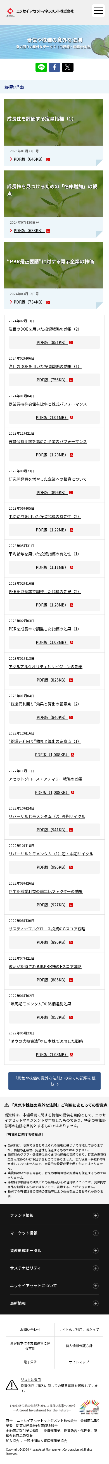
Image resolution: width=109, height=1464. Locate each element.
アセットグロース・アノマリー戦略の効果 (45, 779)
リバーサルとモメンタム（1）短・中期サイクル (51, 853)
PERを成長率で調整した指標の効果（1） (45, 629)
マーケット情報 (23, 1233)
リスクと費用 (31, 1379)
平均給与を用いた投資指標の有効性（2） (45, 516)
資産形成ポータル (25, 1250)
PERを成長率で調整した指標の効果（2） (45, 591)
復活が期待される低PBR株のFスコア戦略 (45, 966)
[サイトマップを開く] (98, 10)
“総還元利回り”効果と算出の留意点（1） (45, 741)
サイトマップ (79, 1361)
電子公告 (30, 1361)
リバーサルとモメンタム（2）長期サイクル (47, 816)
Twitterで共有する (68, 67)
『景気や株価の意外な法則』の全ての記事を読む (54, 1081)
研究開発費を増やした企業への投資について (48, 479)
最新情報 (18, 1303)
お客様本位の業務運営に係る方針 (30, 1345)
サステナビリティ (25, 1268)
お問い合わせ (30, 1329)
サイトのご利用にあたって (79, 1329)
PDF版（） (29, 159)
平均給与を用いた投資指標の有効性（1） (45, 554)
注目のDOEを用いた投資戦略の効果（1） (45, 366)
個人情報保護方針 (79, 1345)
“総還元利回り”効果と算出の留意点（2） (45, 704)
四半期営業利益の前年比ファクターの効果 (46, 891)
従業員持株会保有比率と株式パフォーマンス (48, 404)
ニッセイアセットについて (33, 1285)
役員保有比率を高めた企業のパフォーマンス (48, 441)
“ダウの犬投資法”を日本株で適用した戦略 (46, 1041)
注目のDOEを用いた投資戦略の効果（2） (45, 329)
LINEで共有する (41, 67)
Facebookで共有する (54, 67)
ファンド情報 (22, 1215)
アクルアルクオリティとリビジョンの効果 (45, 666)
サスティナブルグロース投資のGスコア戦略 (47, 928)
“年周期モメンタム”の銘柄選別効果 (40, 1004)
